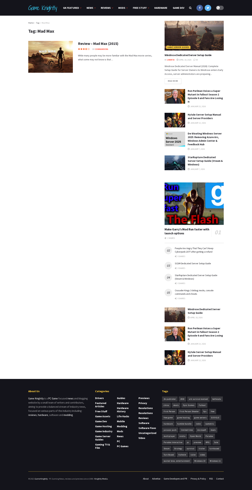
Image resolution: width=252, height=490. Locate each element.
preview (197, 442)
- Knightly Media (100, 478)
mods (213, 430)
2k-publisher (170, 399)
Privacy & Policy (198, 478)
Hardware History (123, 409)
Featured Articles (100, 404)
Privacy (143, 403)
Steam (167, 448)
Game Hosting (103, 426)
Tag (37, 22)
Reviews (106, 7)
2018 (182, 399)
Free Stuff (140, 7)
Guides (121, 398)
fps (204, 411)
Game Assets (102, 416)
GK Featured (71, 7)
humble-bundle (184, 424)
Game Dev (178, 7)
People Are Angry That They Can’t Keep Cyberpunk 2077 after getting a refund (194, 250)
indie (198, 424)
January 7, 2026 (197, 149)
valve (193, 455)
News (90, 7)
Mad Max (46, 22)
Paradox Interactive (173, 442)
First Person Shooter (189, 411)
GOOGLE (215, 417)
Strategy (178, 448)
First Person (169, 411)
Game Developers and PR (175, 478)
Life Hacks (123, 416)
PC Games (122, 446)
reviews (32, 415)
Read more (173, 81)
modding (68, 415)
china (166, 405)
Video (142, 438)
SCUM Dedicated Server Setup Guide (193, 263)
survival (190, 448)
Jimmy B (171, 59)
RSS (211, 478)
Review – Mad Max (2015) (98, 43)
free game (168, 417)
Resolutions (146, 408)
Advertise (156, 478)
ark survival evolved (198, 399)
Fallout (202, 405)
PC (118, 441)
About (146, 478)
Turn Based (169, 455)
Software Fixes (147, 428)
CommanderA (101, 49)
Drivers (99, 398)
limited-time (187, 430)
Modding (122, 426)
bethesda (216, 399)
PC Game (53, 398)
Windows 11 (215, 461)
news (71, 398)
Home (31, 22)
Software (144, 423)
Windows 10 (199, 461)
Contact (220, 478)
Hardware (160, 7)
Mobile (121, 421)
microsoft (201, 430)
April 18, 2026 (185, 59)
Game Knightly (42, 8)
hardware (43, 415)
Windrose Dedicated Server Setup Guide (188, 55)
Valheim (182, 455)
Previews (144, 398)
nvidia (182, 436)
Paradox (209, 436)
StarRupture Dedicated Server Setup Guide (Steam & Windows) (205, 161)
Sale (216, 442)
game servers (200, 417)
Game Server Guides (178, 47)
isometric (209, 424)
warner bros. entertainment (177, 461)
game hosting (183, 417)
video (202, 455)
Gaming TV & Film (102, 446)
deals (176, 405)
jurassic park (170, 430)
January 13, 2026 (198, 123)
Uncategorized (147, 433)
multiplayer (169, 436)
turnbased (214, 448)
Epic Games (188, 405)
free (212, 411)
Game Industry (103, 431)
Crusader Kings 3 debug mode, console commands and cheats (194, 292)
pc (188, 442)
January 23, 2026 (198, 106)
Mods (121, 7)
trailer (202, 448)
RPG (208, 442)
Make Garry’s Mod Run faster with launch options (187, 231)
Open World (195, 436)
